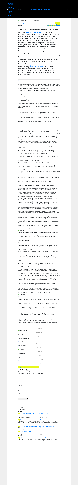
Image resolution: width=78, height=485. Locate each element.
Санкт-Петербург (39, 359)
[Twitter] (21, 77)
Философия (10, 7)
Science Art (10, 16)
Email (19, 390)
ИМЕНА (44, 9)
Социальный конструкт (25, 431)
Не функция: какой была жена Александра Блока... (32, 419)
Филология (10, 12)
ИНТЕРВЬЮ (38, 9)
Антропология (10, 1)
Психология (10, 5)
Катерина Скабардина (33, 32)
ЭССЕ (35, 9)
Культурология (10, 4)
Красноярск (39, 343)
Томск (39, 340)
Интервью (57, 23)
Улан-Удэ (39, 347)
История (9, 9)
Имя (19, 388)
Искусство (10, 15)
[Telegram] (22, 77)
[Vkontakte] (19, 77)
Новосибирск (39, 328)
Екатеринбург (39, 332)
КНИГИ (42, 9)
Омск (39, 336)
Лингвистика (10, 13)
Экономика (10, 11)
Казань (39, 355)
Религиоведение (11, 8)
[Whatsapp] (24, 77)
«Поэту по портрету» (36, 66)
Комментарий (20, 385)
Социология (10, 3)
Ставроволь (39, 351)
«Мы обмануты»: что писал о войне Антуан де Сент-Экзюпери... (35, 437)
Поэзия (53, 25)
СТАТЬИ (32, 9)
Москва (39, 363)
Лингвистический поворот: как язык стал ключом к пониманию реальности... (38, 426)
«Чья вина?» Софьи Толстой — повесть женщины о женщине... (35, 413)
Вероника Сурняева (27, 23)
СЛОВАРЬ (48, 9)
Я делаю (58, 24)
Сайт (19, 393)
